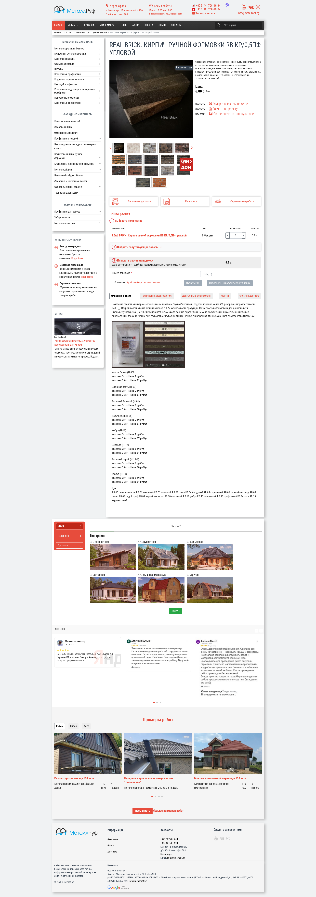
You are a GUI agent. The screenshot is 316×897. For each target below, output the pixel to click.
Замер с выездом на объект (231, 104)
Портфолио (89, 25)
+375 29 (169, 839)
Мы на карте (166, 854)
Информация (107, 25)
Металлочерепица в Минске (69, 48)
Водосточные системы (66, 97)
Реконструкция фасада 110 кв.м (74, 778)
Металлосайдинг (63, 169)
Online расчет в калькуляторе (233, 114)
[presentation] (110, 147)
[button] (100, 138)
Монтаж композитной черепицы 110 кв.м (220, 778)
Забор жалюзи (62, 217)
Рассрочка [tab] (63, 535)
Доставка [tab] (63, 545)
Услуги (71, 25)
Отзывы (162, 25)
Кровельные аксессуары (67, 102)
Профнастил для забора (67, 211)
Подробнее (77, 258)
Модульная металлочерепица (70, 53)
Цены (124, 25)
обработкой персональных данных (143, 282)
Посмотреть (142, 810)
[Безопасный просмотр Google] (124, 887)
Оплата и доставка (249, 295)
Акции (135, 25)
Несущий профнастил (65, 84)
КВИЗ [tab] (61, 526)
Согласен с (137, 282)
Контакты (176, 25)
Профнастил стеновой (66, 138)
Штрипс (58, 69)
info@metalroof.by (249, 13)
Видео (73, 726)
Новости (148, 25)
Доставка (112, 851)
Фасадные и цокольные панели (70, 181)
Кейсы (59, 726)
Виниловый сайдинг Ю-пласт (69, 175)
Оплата (110, 845)
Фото (86, 726)
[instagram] (258, 7)
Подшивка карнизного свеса (69, 79)
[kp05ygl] (151, 99)
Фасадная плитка (63, 127)
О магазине (112, 839)
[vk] (251, 7)
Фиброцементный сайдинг (68, 186)
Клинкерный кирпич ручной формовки (74, 163)
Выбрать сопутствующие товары (136, 247)
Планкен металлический (67, 121)
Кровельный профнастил (67, 74)
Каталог (58, 25)
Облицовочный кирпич (66, 132)
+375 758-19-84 (208, 5)
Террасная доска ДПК (66, 192)
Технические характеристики (156, 295)
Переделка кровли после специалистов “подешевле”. (148, 780)
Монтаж (225, 295)
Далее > (175, 611)
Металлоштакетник (64, 223)
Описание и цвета (121, 295)
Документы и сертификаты (196, 295)
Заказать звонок (205, 13)
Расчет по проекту (224, 109)
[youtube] (244, 7)
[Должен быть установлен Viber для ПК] (227, 5)
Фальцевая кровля (64, 63)
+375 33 (169, 843)
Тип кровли (97, 536)
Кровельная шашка (64, 58)
